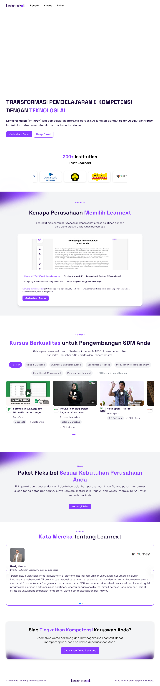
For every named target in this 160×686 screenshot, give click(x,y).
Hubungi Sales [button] (80, 506)
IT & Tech (15, 364)
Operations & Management (47, 373)
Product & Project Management (132, 364)
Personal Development (79, 373)
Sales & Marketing (35, 364)
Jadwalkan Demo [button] (19, 134)
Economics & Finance (99, 364)
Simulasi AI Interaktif (73, 276)
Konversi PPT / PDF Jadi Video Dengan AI (42, 276)
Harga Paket (43, 134)
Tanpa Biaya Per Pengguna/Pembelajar (84, 281)
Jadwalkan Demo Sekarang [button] (80, 650)
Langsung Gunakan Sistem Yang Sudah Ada (43, 281)
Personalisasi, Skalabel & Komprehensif (103, 276)
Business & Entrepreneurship (66, 364)
